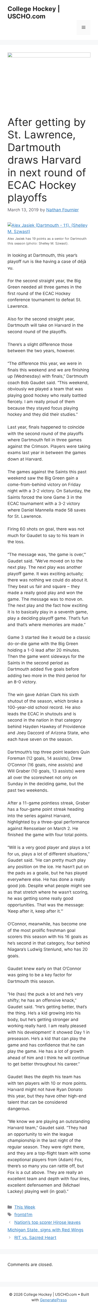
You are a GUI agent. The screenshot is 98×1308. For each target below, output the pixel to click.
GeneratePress (53, 1300)
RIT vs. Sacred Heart (35, 1237)
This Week (24, 1207)
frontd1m (23, 1214)
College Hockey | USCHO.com (34, 12)
